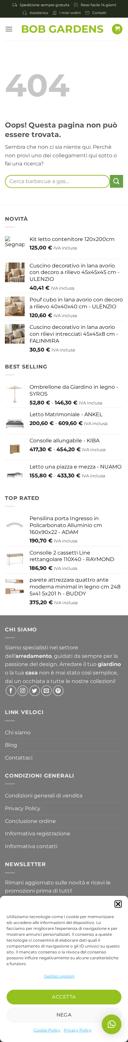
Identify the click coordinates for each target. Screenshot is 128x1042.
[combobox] (57, 181)
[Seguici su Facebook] (11, 690)
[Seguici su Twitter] (34, 690)
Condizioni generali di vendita (43, 796)
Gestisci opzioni (59, 976)
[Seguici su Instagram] (22, 690)
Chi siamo (18, 732)
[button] (118, 904)
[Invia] (116, 181)
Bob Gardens (62, 29)
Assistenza (39, 12)
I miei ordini (70, 12)
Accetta (64, 997)
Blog (11, 745)
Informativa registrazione (37, 833)
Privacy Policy (78, 1030)
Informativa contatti (31, 846)
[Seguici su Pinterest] (58, 690)
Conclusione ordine (30, 821)
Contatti (99, 12)
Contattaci (18, 758)
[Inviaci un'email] (46, 690)
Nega (64, 1015)
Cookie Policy (46, 1030)
